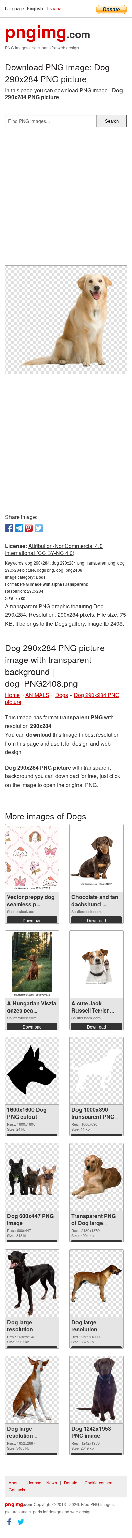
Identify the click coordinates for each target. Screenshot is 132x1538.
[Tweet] (39, 528)
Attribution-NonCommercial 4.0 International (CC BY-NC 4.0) (54, 549)
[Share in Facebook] (9, 528)
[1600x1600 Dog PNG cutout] (32, 1070)
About (14, 1482)
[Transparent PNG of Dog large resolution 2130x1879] (96, 1177)
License (34, 1482)
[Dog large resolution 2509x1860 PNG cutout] (96, 1283)
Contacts (17, 1489)
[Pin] (29, 528)
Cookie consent (99, 1482)
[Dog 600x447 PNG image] (32, 1177)
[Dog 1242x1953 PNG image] (96, 1389)
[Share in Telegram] (19, 528)
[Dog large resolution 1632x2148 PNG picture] (32, 1283)
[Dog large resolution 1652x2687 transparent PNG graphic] (32, 1389)
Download (32, 920)
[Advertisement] (66, 199)
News (51, 1482)
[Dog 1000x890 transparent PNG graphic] (96, 1071)
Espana (54, 8)
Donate (71, 1482)
